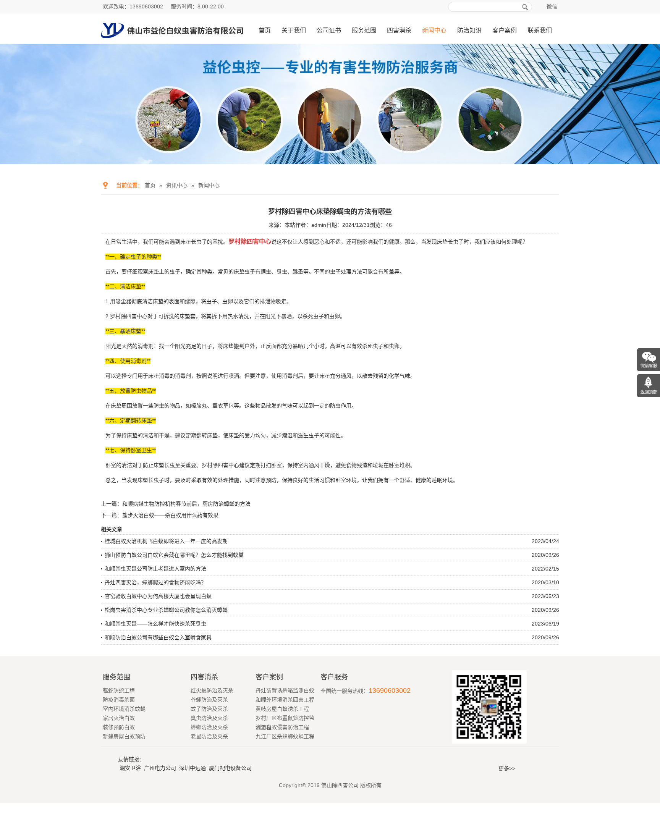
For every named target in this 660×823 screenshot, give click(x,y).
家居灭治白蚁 (119, 718)
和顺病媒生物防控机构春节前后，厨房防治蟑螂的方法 (186, 504)
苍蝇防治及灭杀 (209, 700)
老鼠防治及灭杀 (209, 736)
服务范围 (364, 30)
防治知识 (469, 30)
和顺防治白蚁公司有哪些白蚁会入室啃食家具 (158, 637)
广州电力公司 (160, 768)
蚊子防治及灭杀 (209, 709)
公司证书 (329, 30)
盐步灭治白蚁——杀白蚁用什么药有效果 (170, 515)
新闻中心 (434, 30)
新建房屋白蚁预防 (124, 736)
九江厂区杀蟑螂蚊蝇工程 (285, 736)
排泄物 (268, 301)
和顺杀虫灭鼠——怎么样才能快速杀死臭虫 (155, 624)
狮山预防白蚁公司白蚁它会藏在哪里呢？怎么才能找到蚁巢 (174, 555)
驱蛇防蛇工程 (119, 690)
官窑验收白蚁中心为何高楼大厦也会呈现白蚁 (158, 596)
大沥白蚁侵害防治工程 (282, 727)
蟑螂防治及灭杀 (209, 727)
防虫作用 (340, 406)
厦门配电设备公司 (230, 768)
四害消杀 (399, 30)
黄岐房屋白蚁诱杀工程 (282, 709)
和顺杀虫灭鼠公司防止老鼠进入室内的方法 (155, 569)
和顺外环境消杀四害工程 (285, 700)
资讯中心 (177, 185)
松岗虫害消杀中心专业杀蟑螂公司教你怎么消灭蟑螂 (166, 610)
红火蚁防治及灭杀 (212, 690)
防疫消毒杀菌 (119, 700)
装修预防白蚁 (119, 727)
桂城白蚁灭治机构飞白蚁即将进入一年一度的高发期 (166, 541)
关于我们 (293, 30)
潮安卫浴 (130, 768)
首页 (265, 30)
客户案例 (504, 30)
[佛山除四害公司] (172, 41)
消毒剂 (183, 376)
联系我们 (539, 30)
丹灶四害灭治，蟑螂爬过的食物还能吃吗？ (155, 582)
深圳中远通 (192, 768)
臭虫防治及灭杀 (209, 718)
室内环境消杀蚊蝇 (124, 709)
